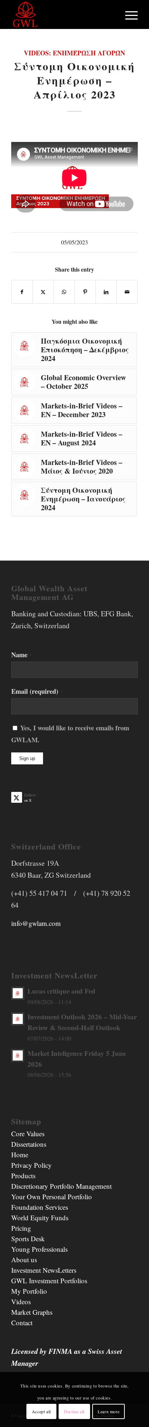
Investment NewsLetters (43, 1270)
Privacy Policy (31, 1165)
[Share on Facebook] (22, 291)
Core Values (27, 1133)
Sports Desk (28, 1238)
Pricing (21, 1228)
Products (23, 1175)
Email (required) (37, 691)
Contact (22, 1322)
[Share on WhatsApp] (64, 291)
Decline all (74, 1411)
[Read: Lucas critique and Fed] (17, 993)
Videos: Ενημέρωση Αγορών (74, 53)
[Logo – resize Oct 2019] (61, 14)
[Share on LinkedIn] (106, 291)
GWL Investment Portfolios (49, 1280)
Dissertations (28, 1144)
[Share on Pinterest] (85, 291)
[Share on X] (43, 291)
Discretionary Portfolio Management (61, 1186)
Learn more (108, 1411)
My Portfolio (29, 1291)
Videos (21, 1301)
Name (21, 654)
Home (19, 1154)
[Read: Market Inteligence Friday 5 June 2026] (17, 1055)
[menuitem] (128, 14)
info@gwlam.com (36, 923)
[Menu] (128, 14)
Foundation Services (39, 1207)
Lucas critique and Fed (61, 991)
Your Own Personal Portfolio (51, 1196)
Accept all (41, 1411)
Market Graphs (31, 1312)
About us (24, 1259)
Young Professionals (39, 1249)
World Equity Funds (39, 1217)
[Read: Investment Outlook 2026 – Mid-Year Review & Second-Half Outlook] (17, 1018)
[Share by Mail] (127, 291)
